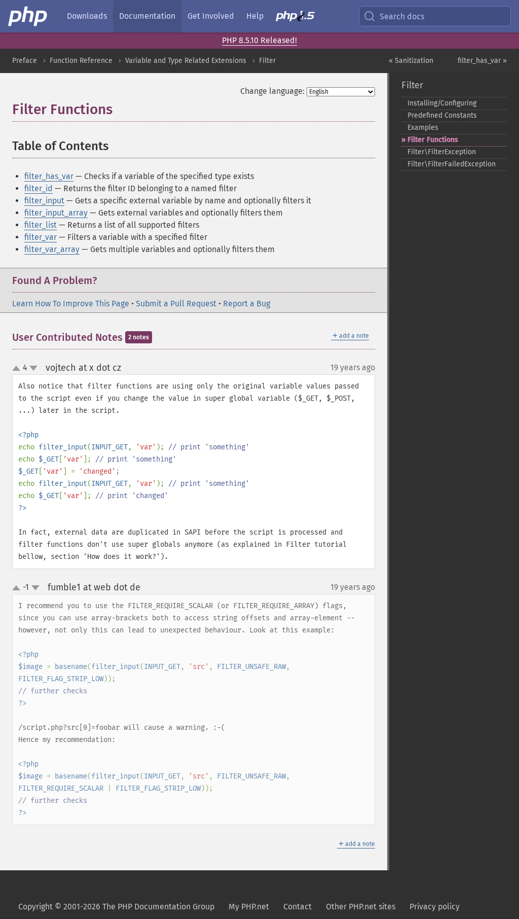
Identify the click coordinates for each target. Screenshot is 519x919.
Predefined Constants (442, 115)
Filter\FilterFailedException (451, 164)
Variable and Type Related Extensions (185, 60)
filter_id (38, 188)
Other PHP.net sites (360, 906)
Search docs (402, 16)
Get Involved (211, 16)
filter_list (40, 225)
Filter (267, 60)
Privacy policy (435, 906)
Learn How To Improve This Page (70, 303)
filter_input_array (56, 213)
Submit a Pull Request (176, 303)
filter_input (44, 200)
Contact (297, 906)
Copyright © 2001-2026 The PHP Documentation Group (116, 906)
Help (255, 16)
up (18, 369)
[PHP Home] (28, 16)
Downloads (87, 16)
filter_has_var (48, 176)
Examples (422, 127)
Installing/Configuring (441, 103)
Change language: (272, 91)
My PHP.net (249, 906)
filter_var (40, 237)
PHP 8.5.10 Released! (259, 40)
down (33, 368)
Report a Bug (246, 303)
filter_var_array (52, 249)
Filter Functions (432, 139)
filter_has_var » (482, 60)
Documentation (147, 16)
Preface (24, 60)
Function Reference (81, 60)
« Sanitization (411, 60)
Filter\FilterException (441, 152)
